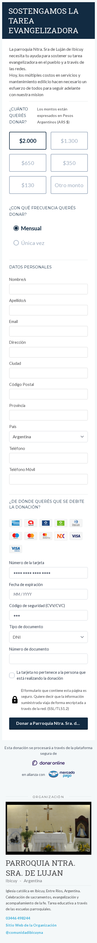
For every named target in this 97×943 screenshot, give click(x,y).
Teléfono (17, 448)
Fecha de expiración (26, 584)
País (12, 426)
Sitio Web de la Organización (31, 925)
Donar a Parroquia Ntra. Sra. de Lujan (52, 723)
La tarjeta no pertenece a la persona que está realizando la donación (51, 675)
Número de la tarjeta (26, 562)
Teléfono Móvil (22, 469)
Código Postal (21, 384)
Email (13, 321)
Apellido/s (17, 300)
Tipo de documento (26, 626)
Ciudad (15, 363)
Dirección (17, 342)
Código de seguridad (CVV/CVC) (37, 605)
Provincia (17, 405)
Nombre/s (17, 279)
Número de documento (29, 649)
